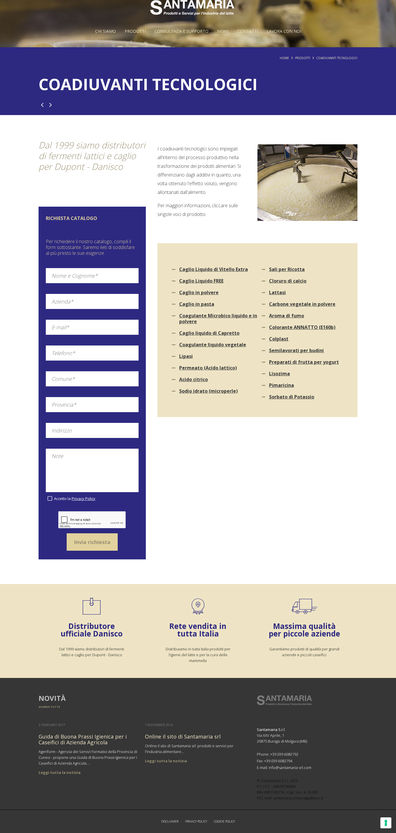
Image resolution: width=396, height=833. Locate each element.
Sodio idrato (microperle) (208, 391)
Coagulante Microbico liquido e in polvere (218, 318)
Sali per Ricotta (287, 269)
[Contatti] (247, 31)
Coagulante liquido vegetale (212, 344)
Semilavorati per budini (296, 350)
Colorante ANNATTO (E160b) (302, 327)
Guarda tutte (49, 707)
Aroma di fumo (286, 315)
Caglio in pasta (196, 304)
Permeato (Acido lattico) (208, 368)
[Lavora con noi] (284, 31)
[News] (223, 31)
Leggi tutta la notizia (60, 772)
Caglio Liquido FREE (201, 281)
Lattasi (277, 292)
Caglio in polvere (199, 292)
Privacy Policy (83, 498)
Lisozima (279, 373)
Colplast (278, 339)
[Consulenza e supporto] (181, 31)
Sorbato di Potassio (291, 397)
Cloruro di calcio (287, 281)
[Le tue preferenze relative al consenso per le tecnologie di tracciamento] (385, 822)
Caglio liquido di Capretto (209, 333)
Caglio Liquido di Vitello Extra (213, 269)
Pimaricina (281, 385)
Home (284, 58)
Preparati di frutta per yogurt (304, 362)
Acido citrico (193, 379)
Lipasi (186, 356)
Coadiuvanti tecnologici (336, 58)
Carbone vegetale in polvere (302, 304)
